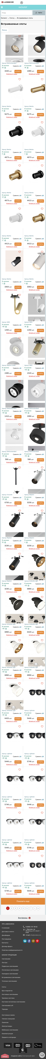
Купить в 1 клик (11, 74)
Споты (12, 18)
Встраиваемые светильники (11, 977)
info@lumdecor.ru (35, 935)
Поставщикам (6, 939)
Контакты (5, 943)
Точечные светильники (9, 981)
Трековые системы (8, 998)
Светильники (6, 959)
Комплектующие (7, 1033)
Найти (40, 12)
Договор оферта (7, 946)
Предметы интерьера (9, 1037)
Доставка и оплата (8, 931)
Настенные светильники (10, 994)
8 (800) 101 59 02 (31, 927)
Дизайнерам (6, 935)
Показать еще (23, 901)
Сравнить (16, 66)
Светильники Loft (7, 1005)
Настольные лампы (8, 1015)
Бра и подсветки (7, 990)
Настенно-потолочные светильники (13, 1002)
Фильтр (4, 30)
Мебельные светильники (10, 1030)
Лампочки (5, 1022)
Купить (18, 71)
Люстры (4, 962)
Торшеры (5, 1009)
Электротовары (7, 1026)
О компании (5, 928)
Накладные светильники (10, 973)
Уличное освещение (8, 1019)
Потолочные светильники (10, 970)
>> (38, 908)
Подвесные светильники (10, 966)
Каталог (23, 7)
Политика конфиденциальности (12, 950)
